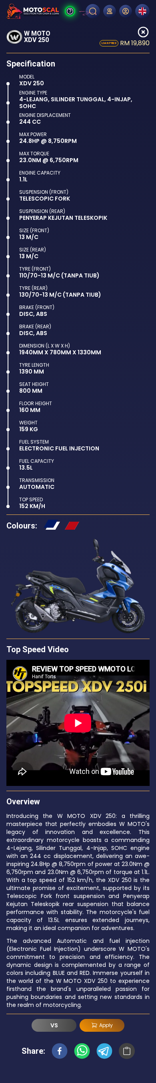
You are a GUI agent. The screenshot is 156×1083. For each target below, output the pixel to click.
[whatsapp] (82, 1051)
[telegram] (104, 1051)
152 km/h (32, 506)
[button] (52, 526)
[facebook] (60, 1051)
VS (54, 1025)
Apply (106, 1025)
